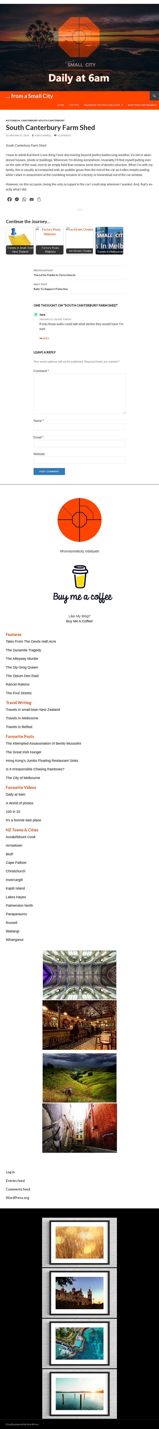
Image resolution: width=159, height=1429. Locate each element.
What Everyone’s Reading (142, 105)
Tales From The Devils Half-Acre (31, 641)
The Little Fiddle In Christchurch (54, 273)
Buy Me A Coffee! (79, 621)
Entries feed (15, 1181)
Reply (46, 338)
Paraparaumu (16, 914)
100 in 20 (13, 812)
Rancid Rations (17, 684)
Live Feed (74, 105)
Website (39, 454)
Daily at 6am (15, 794)
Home (61, 105)
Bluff (9, 854)
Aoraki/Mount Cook (20, 837)
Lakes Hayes (16, 897)
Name (39, 420)
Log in (10, 1172)
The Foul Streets (19, 693)
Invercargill (14, 880)
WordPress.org (17, 1198)
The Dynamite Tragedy (23, 650)
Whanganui (14, 940)
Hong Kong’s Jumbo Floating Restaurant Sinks (42, 761)
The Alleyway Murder (22, 659)
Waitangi (12, 931)
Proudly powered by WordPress (22, 1424)
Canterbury (29, 120)
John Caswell (42, 135)
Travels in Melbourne (22, 718)
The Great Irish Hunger (23, 752)
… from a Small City (29, 96)
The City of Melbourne (23, 778)
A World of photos (19, 803)
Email (38, 437)
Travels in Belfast (19, 727)
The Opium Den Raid (22, 676)
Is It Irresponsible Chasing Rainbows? (35, 769)
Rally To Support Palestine (51, 287)
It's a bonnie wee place (23, 820)
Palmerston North (19, 905)
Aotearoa (13, 120)
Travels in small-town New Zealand (33, 710)
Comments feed (18, 1189)
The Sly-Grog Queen (22, 667)
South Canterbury (51, 120)
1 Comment (64, 135)
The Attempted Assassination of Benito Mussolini (43, 743)
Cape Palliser (16, 863)
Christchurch (15, 871)
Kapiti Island (15, 888)
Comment (41, 371)
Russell (11, 923)
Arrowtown (14, 845)
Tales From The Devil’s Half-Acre (102, 105)
